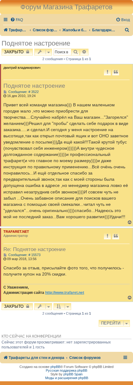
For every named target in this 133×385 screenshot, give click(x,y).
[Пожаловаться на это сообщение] (107, 72)
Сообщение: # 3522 (23, 92)
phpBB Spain (73, 374)
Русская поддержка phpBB (66, 370)
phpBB (55, 367)
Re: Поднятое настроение (34, 249)
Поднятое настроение (36, 43)
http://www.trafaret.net (64, 292)
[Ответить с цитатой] (115, 72)
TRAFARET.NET (16, 231)
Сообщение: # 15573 (24, 255)
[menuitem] (16, 20)
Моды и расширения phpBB (66, 378)
